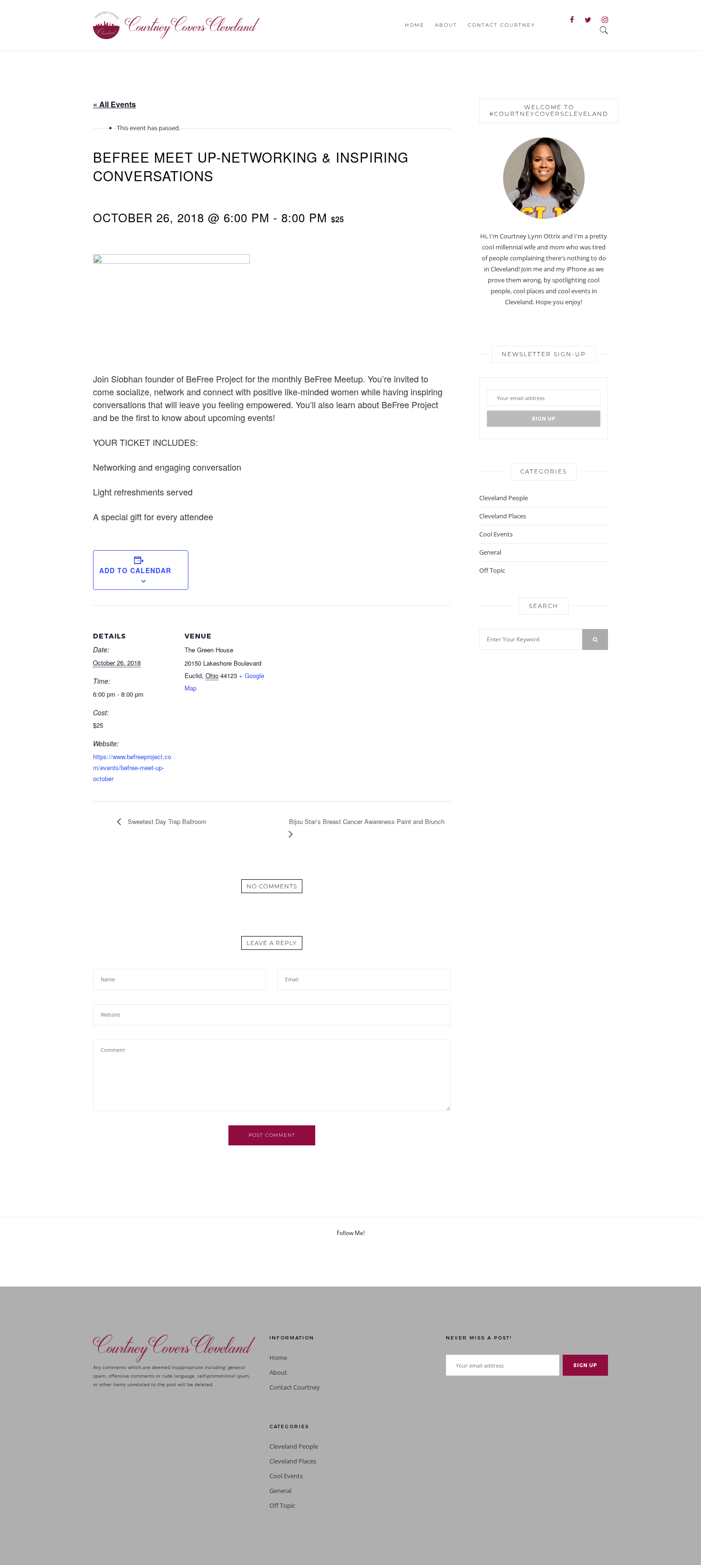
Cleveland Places (502, 516)
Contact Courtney (501, 25)
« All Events (114, 104)
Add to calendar (135, 570)
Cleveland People (503, 498)
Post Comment (271, 1135)
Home (414, 25)
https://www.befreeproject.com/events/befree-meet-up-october (132, 767)
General (490, 552)
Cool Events (496, 534)
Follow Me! (351, 1233)
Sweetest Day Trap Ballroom (166, 821)
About (446, 25)
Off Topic (492, 570)
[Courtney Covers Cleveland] (176, 24)
